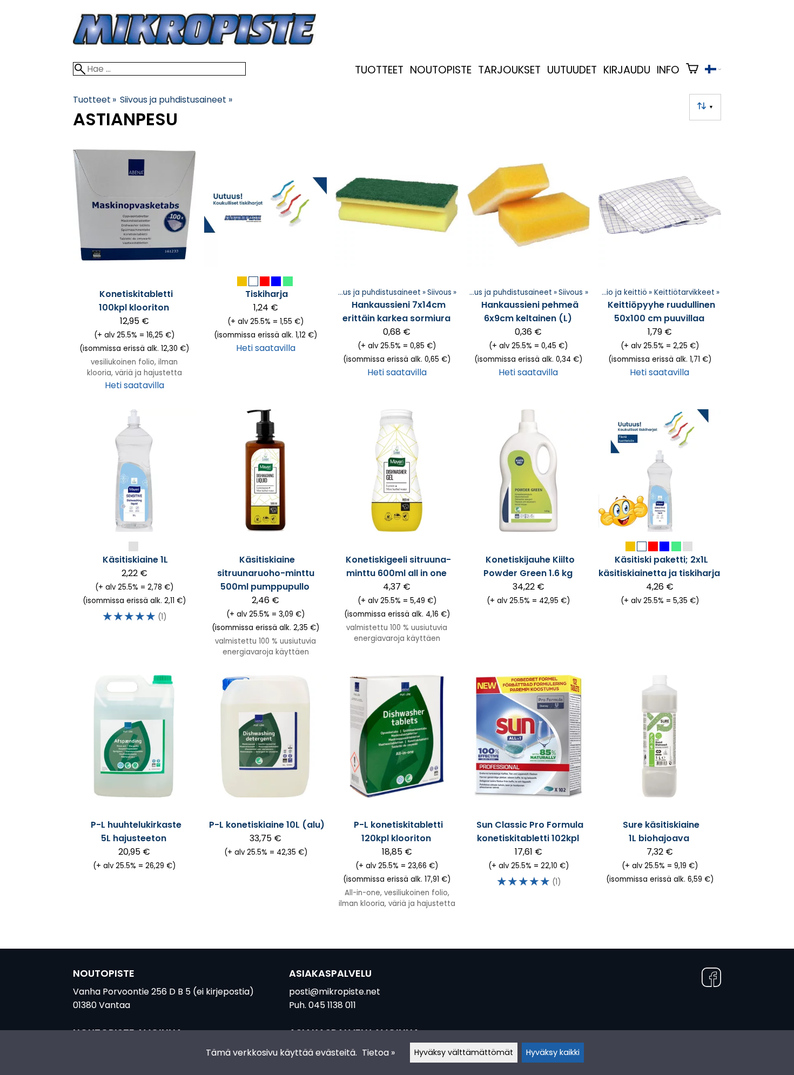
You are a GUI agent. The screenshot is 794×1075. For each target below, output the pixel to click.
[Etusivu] (194, 42)
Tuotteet (379, 70)
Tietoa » (378, 1052)
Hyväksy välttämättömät (463, 1052)
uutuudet (572, 70)
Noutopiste (441, 70)
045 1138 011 (332, 1005)
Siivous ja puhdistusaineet (176, 99)
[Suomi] (713, 70)
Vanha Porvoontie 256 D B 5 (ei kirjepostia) (163, 991)
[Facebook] (711, 979)
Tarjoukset (509, 70)
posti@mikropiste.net (334, 991)
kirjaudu (626, 70)
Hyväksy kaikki (553, 1052)
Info (668, 70)
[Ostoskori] (692, 70)
